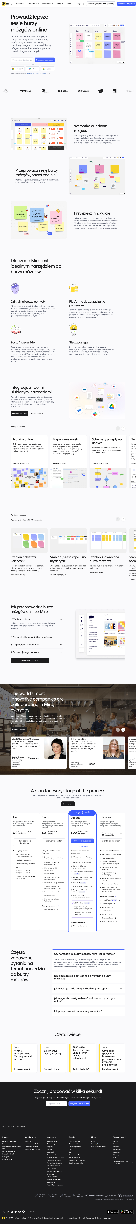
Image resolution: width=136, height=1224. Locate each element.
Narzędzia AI (51, 1182)
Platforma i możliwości (32, 1149)
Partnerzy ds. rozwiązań (77, 1160)
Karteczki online (52, 1155)
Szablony (5, 1144)
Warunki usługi (30, 73)
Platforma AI (29, 1141)
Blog (70, 1149)
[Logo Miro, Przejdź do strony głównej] (7, 4)
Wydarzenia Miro (74, 1158)
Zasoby (58, 4)
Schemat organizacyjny (54, 1171)
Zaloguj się (80, 3)
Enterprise (116, 1147)
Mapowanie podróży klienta (56, 1158)
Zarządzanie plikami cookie (54, 1218)
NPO (114, 1158)
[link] (19, 413)
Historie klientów (74, 1141)
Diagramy (50, 1147)
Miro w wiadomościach (98, 1147)
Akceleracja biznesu (31, 1147)
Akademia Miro (74, 1144)
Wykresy (49, 1149)
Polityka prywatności (35, 1218)
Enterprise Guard (8, 1154)
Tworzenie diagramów (54, 1160)
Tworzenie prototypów (54, 1163)
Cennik (68, 4)
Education (116, 1152)
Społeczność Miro (75, 1155)
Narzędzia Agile (52, 1141)
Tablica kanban (52, 1177)
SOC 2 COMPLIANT (67, 1195)
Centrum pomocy (75, 1147)
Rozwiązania (46, 4)
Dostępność (6, 1157)
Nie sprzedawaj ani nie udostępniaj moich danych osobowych (88, 1218)
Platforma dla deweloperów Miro (11, 1148)
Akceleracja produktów (32, 1144)
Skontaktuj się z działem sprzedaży (121, 1162)
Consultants (117, 1149)
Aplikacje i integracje (9, 1141)
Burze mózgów (52, 1144)
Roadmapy (50, 1174)
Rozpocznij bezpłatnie (126, 3)
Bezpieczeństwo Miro (76, 1163)
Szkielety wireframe (53, 1166)
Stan (70, 1152)
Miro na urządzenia (8, 1151)
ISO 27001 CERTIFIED (54, 1195)
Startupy (116, 1155)
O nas (93, 1141)
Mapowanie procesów (54, 1179)
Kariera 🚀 (94, 1144)
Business (116, 1144)
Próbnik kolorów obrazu (55, 1185)
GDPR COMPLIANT (80, 1195)
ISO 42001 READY (42, 1195)
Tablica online (51, 1168)
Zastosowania (32, 4)
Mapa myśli (50, 1152)
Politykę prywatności (40, 73)
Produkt (19, 4)
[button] (61, 637)
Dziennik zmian (7, 1160)
